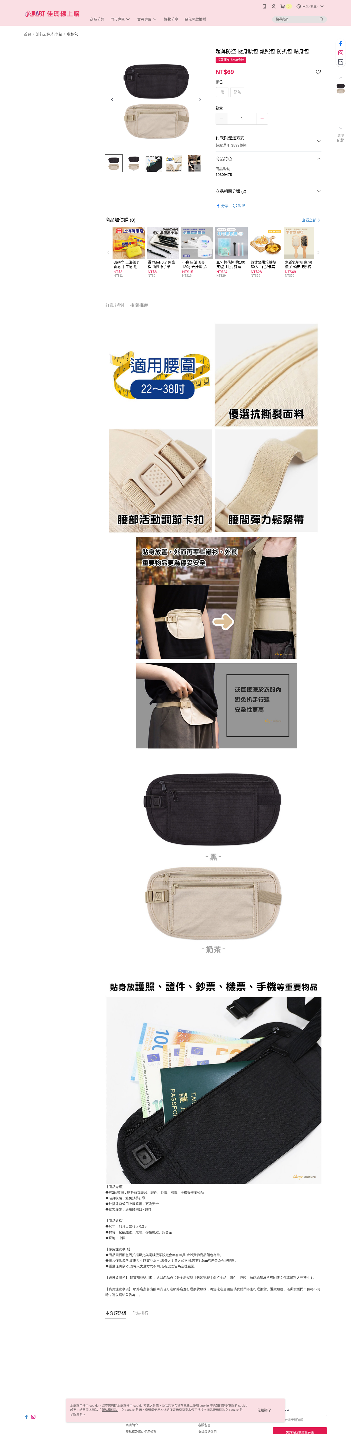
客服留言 (204, 1425)
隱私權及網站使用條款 (141, 1432)
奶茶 (237, 92)
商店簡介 (132, 1425)
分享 (224, 206)
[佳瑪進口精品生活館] (52, 13)
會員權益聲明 (207, 1432)
